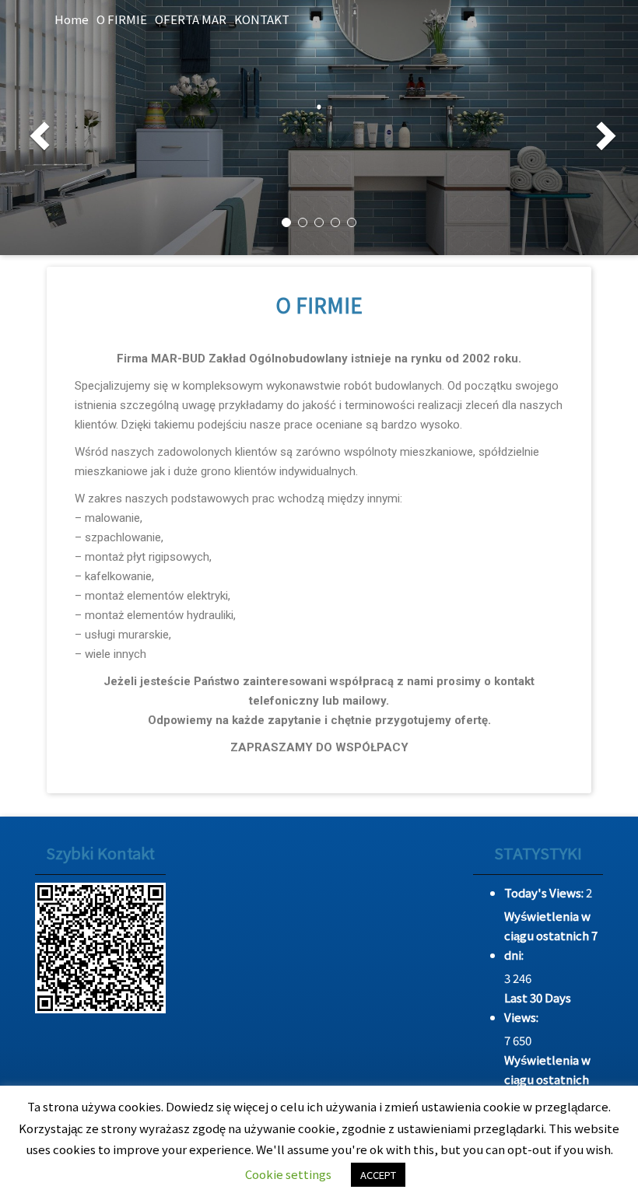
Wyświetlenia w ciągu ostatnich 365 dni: (547, 1079)
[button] (34, 127)
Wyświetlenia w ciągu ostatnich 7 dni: (551, 935)
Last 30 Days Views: (537, 1007)
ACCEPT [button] (378, 1174)
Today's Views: (545, 892)
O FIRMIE (121, 19)
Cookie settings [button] (288, 1174)
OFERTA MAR (190, 19)
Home (71, 19)
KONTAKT (261, 19)
